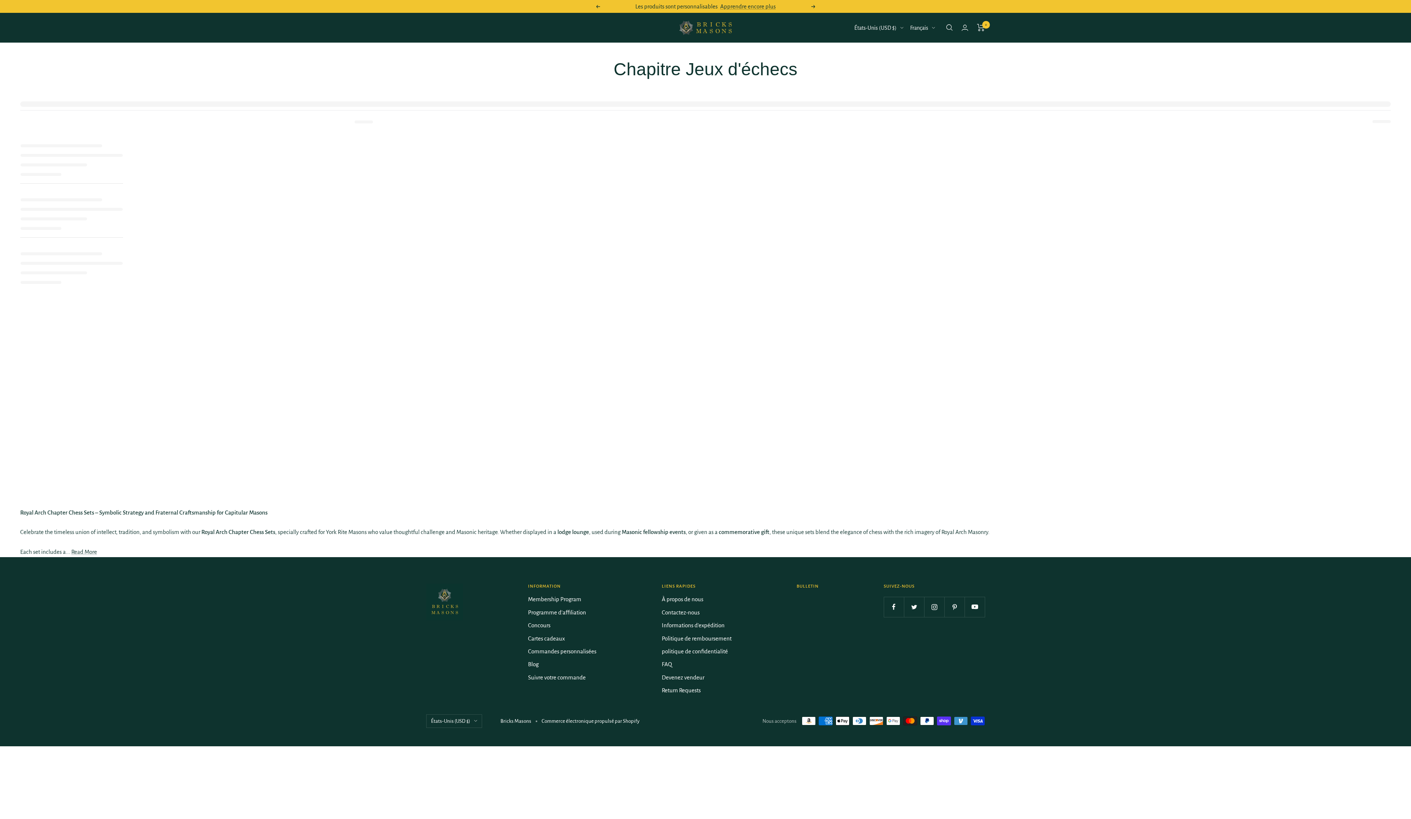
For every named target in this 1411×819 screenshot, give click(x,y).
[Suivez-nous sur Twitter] (914, 607)
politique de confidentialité (695, 651)
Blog (533, 664)
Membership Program (554, 599)
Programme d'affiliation (557, 612)
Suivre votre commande (557, 677)
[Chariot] (981, 27)
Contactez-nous (681, 612)
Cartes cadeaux (546, 638)
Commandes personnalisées (562, 651)
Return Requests (681, 690)
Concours (539, 625)
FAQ (667, 664)
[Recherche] (949, 27)
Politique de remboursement (697, 638)
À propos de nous (682, 599)
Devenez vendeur (683, 677)
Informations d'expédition (693, 625)
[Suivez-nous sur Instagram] (934, 607)
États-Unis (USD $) (875, 28)
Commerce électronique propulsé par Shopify (590, 721)
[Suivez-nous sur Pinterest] (954, 607)
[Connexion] (965, 28)
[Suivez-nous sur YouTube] (975, 607)
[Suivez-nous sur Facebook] (894, 607)
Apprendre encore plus (748, 6)
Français (919, 28)
